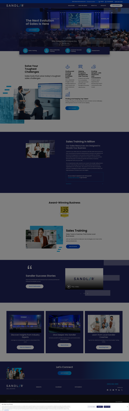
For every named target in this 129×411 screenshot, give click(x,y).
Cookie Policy (6, 409)
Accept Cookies (107, 406)
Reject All (99, 406)
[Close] (127, 407)
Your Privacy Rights (91, 406)
